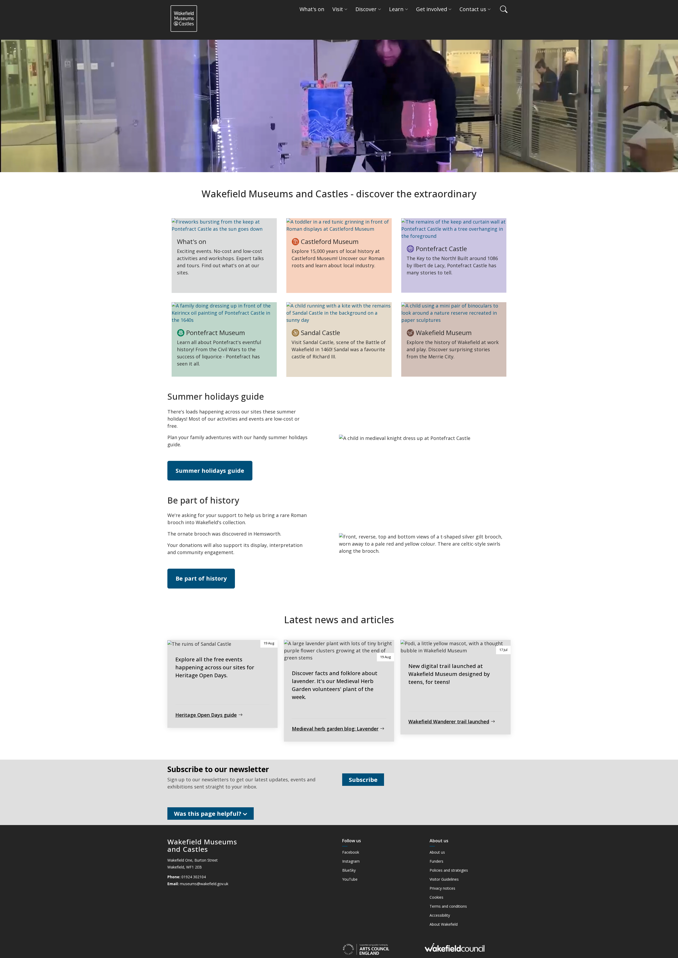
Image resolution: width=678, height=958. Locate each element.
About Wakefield (444, 924)
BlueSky (349, 870)
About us (437, 852)
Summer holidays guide (210, 470)
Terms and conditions (448, 906)
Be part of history (201, 578)
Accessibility (440, 915)
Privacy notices (442, 888)
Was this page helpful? (208, 813)
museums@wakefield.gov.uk (204, 883)
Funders (436, 861)
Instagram (351, 861)
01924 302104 (193, 876)
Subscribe (363, 779)
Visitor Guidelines (444, 879)
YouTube (350, 879)
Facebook (350, 852)
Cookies (436, 897)
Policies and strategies (449, 870)
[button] (501, 9)
